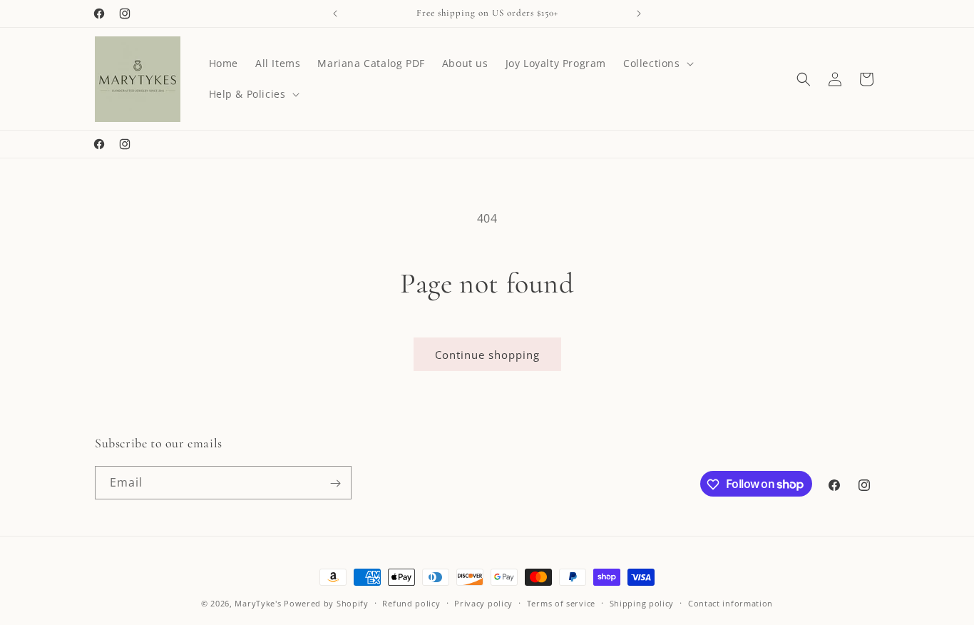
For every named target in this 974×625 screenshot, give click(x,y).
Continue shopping (487, 354)
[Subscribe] (335, 483)
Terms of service (561, 602)
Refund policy (411, 602)
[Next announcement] (639, 13)
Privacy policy (483, 602)
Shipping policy (642, 602)
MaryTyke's (258, 603)
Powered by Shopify (326, 603)
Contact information (730, 602)
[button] (657, 63)
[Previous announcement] (335, 13)
